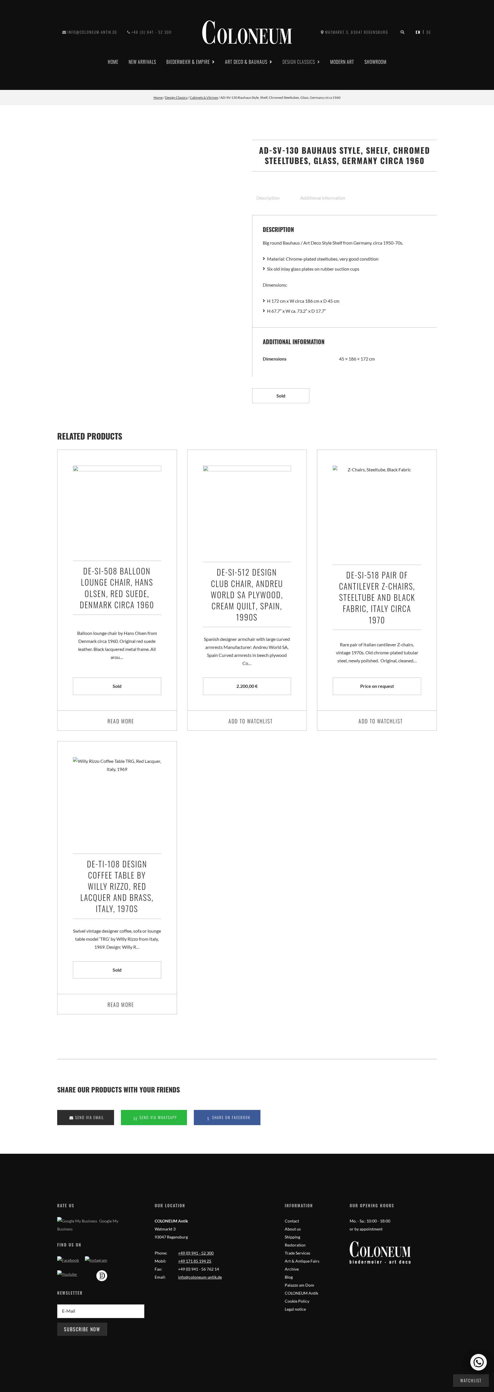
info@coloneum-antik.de (92, 32)
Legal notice (295, 1309)
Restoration (295, 1245)
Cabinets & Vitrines (204, 97)
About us (293, 1228)
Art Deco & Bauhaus (246, 61)
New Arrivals (142, 61)
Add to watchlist (250, 721)
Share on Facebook (230, 1117)
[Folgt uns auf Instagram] (96, 1260)
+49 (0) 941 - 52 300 (152, 32)
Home (113, 61)
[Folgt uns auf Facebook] (68, 1260)
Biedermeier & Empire (188, 61)
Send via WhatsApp (157, 1117)
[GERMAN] (427, 32)
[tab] (273, 198)
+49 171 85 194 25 (194, 1261)
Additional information (322, 197)
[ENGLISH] (419, 32)
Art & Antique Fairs (302, 1261)
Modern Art (342, 61)
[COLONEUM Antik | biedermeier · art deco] (247, 32)
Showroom (375, 61)
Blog (289, 1277)
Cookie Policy (297, 1301)
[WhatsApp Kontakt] (478, 1362)
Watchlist (471, 1380)
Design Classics (298, 61)
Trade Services (297, 1253)
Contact (292, 1220)
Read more (120, 721)
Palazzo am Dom (299, 1285)
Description (268, 197)
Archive (292, 1269)
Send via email (89, 1117)
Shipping (292, 1237)
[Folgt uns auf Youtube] (67, 1274)
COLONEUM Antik (301, 1293)
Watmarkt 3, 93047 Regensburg (356, 32)
